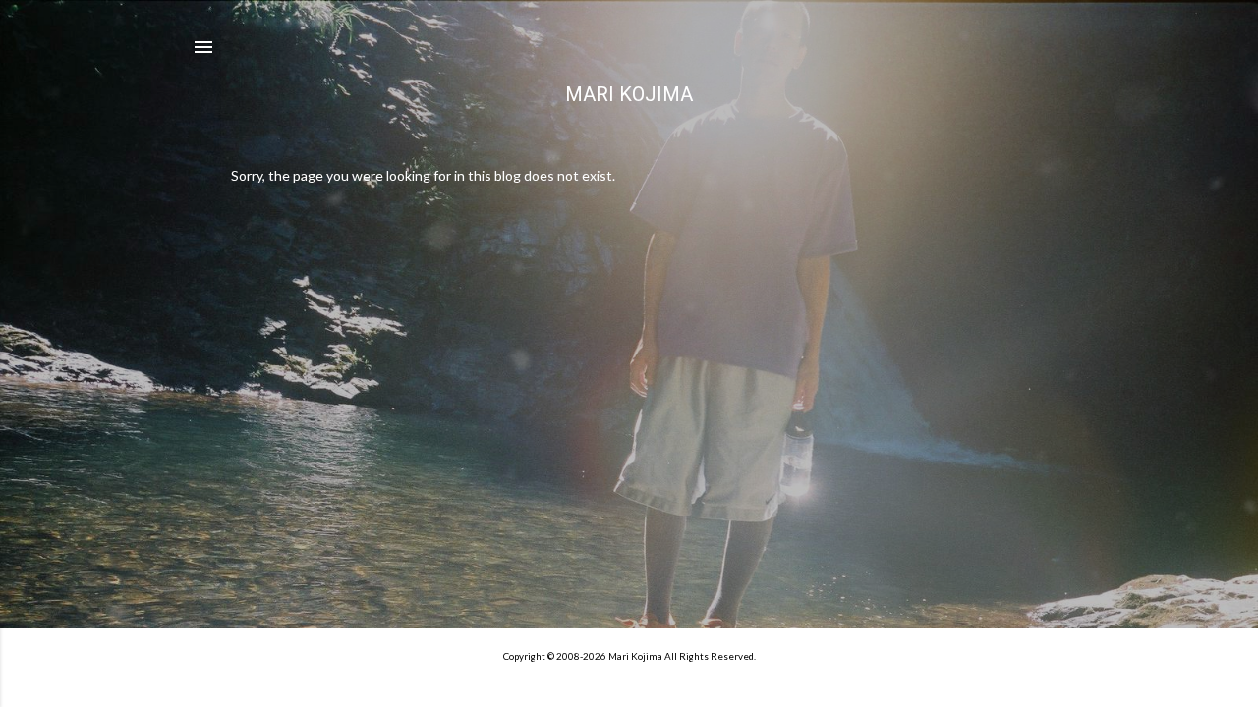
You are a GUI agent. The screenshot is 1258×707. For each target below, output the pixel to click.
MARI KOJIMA (629, 94)
